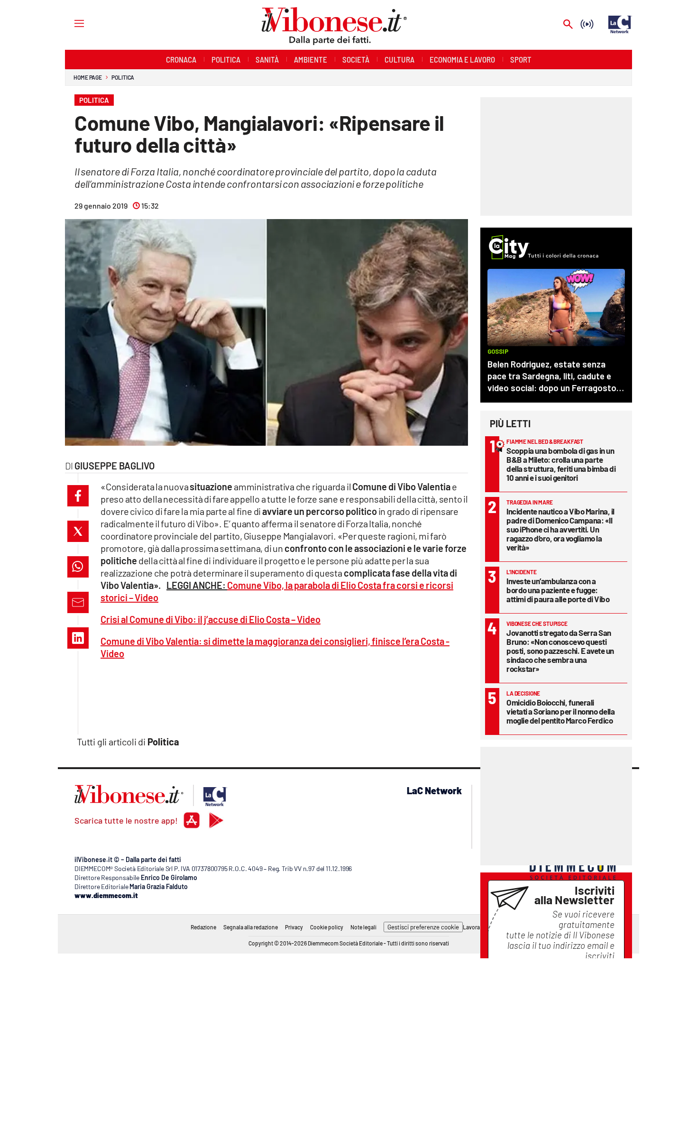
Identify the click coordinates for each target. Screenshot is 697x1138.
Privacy (294, 927)
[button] (78, 496)
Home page (87, 77)
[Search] (568, 24)
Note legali (363, 927)
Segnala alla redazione (250, 927)
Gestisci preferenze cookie (423, 927)
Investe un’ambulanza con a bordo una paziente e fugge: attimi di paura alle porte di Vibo (557, 590)
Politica (122, 77)
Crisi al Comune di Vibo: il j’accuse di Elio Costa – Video (211, 619)
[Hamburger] (70, 23)
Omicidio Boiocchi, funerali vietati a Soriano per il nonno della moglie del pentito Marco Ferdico (560, 711)
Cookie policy (326, 927)
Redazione (203, 927)
